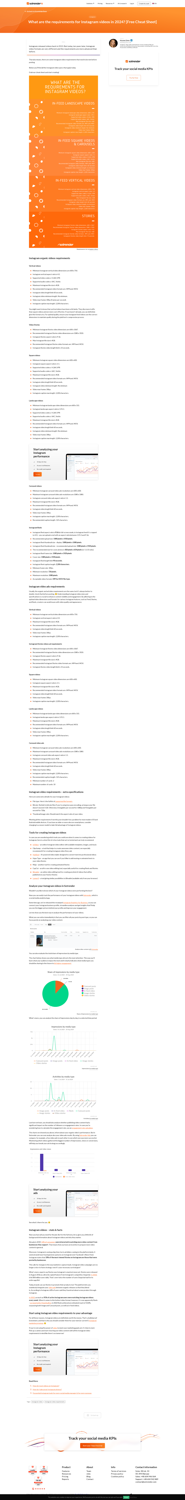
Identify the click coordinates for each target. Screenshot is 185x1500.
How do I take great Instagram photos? (47, 1389)
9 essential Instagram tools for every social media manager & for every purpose (62, 1393)
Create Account (144, 3)
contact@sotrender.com (145, 1482)
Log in (132, 3)
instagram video (37, 1402)
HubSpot (36, 855)
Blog (88, 1476)
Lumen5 (36, 878)
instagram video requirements (55, 1402)
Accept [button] (126, 1497)
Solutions (90, 3)
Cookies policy (117, 1476)
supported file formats (63, 801)
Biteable (36, 872)
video (55, 1328)
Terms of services (118, 1471)
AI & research (122, 3)
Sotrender (87, 895)
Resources (109, 3)
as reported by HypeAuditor (40, 1303)
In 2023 (94, 1275)
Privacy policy (117, 1474)
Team (88, 1471)
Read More (133, 1497)
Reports (65, 1479)
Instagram (92, 17)
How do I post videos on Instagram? (46, 1386)
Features (66, 1471)
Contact (89, 1479)
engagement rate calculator (82, 1128)
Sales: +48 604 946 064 (145, 1476)
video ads (52, 1287)
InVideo (36, 845)
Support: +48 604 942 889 (146, 1479)
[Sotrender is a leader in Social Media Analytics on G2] (33, 1471)
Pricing (100, 3)
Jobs (88, 1474)
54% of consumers (48, 1242)
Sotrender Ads (84, 1135)
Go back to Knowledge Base (37, 11)
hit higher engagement (62, 963)
